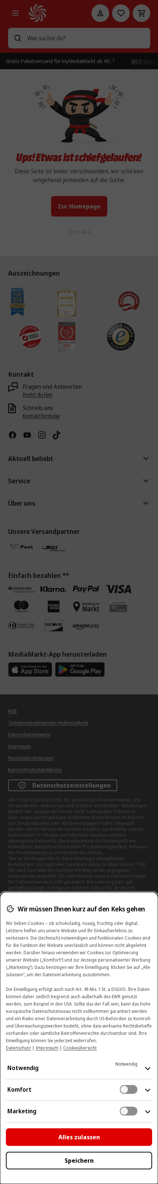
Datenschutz (18, 1048)
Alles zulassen (79, 1137)
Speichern (79, 1161)
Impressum (47, 1048)
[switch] (128, 1089)
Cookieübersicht (80, 1048)
